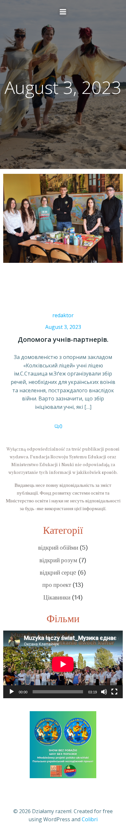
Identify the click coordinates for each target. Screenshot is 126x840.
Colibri (90, 819)
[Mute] (104, 692)
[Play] (11, 692)
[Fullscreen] (114, 692)
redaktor (63, 315)
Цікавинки (56, 598)
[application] (63, 664)
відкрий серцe (58, 573)
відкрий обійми (58, 548)
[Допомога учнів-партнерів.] (63, 217)
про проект (56, 585)
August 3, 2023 (63, 326)
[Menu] (63, 11)
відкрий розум (58, 561)
